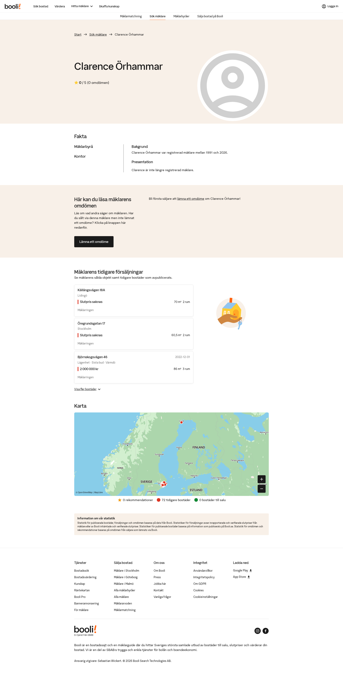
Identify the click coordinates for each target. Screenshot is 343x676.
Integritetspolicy (204, 577)
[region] (171, 454)
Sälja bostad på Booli (210, 16)
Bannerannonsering (86, 603)
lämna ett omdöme (190, 199)
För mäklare (81, 610)
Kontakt (159, 590)
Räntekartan (82, 590)
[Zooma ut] (262, 489)
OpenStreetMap (85, 492)
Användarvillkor (203, 570)
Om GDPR (199, 584)
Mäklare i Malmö (124, 584)
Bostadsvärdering (85, 577)
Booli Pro (80, 597)
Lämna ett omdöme (93, 242)
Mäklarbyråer (181, 16)
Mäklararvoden (123, 603)
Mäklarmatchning (131, 16)
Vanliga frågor (162, 597)
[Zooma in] (262, 479)
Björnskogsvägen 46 (92, 357)
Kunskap (79, 584)
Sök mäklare (158, 16)
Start (77, 34)
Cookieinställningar (205, 597)
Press (157, 577)
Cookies (198, 590)
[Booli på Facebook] (265, 631)
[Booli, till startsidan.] (13, 6)
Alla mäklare (121, 597)
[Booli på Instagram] (257, 631)
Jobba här (160, 584)
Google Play (240, 570)
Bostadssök (81, 570)
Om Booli (159, 570)
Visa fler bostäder (85, 389)
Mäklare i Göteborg (126, 577)
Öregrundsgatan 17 (91, 323)
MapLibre (98, 492)
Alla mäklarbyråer (124, 590)
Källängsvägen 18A (91, 290)
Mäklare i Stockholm (126, 570)
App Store (239, 577)
